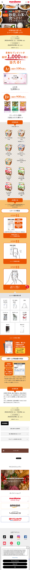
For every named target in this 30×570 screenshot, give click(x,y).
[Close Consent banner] (28, 547)
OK (15, 567)
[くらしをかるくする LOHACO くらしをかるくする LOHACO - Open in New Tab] (15, 512)
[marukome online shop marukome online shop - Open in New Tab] (15, 499)
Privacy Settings (15, 561)
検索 (2, 2)
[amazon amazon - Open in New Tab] (15, 506)
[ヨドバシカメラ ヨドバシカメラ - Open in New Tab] (15, 519)
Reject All (15, 564)
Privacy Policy (15, 557)
